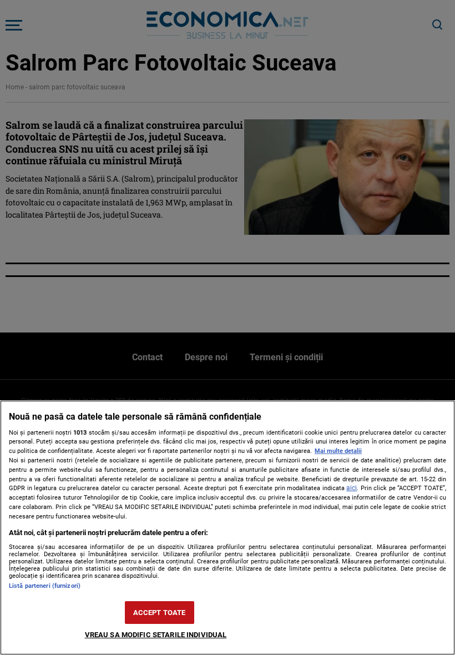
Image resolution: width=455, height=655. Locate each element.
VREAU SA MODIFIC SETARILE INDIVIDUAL (156, 635)
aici (351, 488)
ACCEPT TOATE (159, 612)
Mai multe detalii (338, 451)
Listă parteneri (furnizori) (44, 586)
